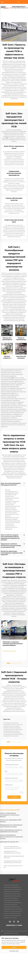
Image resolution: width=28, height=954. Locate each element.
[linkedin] (10, 921)
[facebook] (14, 921)
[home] (14, 7)
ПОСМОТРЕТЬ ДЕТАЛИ (7, 330)
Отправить (14, 797)
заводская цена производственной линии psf (14, 856)
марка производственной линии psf (13, 866)
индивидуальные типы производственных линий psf (12, 852)
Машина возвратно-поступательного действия (7, 357)
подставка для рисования (21, 357)
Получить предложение (14, 104)
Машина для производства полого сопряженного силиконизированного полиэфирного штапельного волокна (7, 339)
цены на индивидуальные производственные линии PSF (12, 847)
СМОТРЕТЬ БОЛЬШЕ (9, 651)
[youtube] (18, 921)
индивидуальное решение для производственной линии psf (13, 861)
